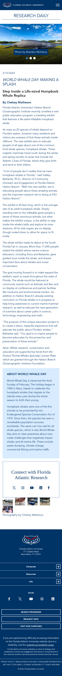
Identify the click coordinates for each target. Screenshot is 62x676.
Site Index (17, 664)
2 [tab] (31, 58)
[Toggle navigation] (58, 5)
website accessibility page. (40, 645)
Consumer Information (49, 662)
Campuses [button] (31, 566)
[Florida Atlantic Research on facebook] (48, 488)
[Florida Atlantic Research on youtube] (32, 488)
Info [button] (31, 581)
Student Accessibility (34, 664)
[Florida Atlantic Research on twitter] (14, 488)
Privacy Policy (7, 662)
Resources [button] (31, 574)
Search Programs (31, 612)
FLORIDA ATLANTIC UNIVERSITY (28, 5)
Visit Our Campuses (31, 626)
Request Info (31, 619)
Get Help (7, 664)
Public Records (53, 664)
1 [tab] (27, 58)
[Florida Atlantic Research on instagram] (22, 488)
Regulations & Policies (26, 662)
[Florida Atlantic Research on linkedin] (40, 488)
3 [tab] (34, 58)
